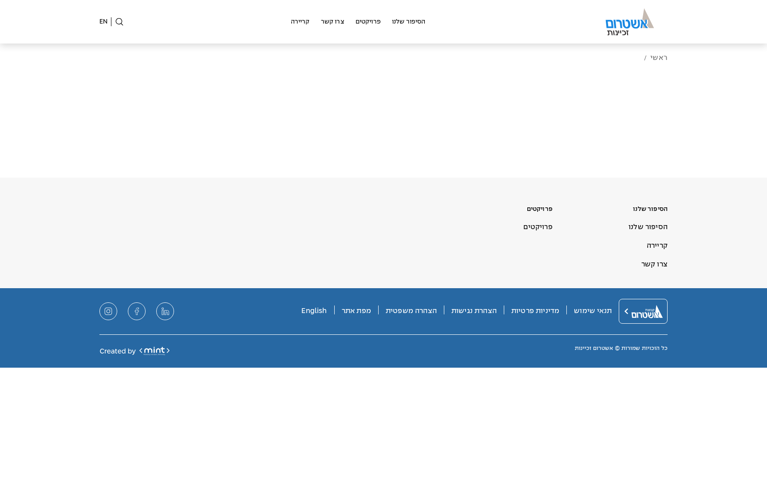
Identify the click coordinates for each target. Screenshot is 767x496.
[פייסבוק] (137, 311)
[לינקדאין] (165, 311)
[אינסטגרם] (108, 311)
